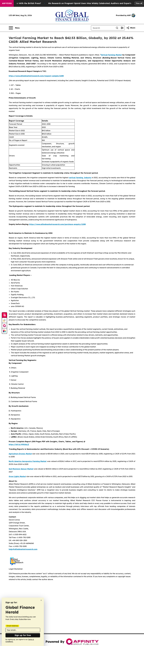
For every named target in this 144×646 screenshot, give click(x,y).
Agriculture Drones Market (20, 454)
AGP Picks (7, 3)
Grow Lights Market (17, 476)
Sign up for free (23, 635)
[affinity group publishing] (4, 325)
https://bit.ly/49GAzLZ (19, 444)
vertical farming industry (80, 178)
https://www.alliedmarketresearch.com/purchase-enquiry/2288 (57, 224)
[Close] (41, 600)
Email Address (12, 626)
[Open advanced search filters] (122, 27)
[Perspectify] (4, 320)
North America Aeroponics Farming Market (27, 461)
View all (139, 3)
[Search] (117, 27)
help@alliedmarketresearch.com (23, 549)
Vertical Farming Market (111, 55)
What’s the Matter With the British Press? (21, 3)
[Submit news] (4, 315)
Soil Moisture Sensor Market (21, 469)
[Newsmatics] (4, 331)
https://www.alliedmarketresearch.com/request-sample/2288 (36, 76)
